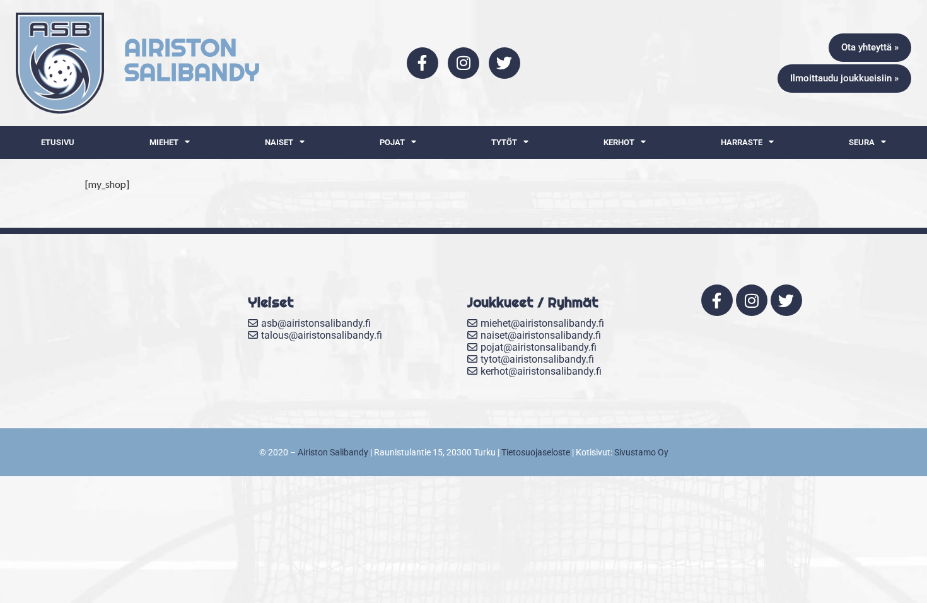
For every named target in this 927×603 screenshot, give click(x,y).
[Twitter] (504, 63)
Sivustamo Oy (641, 452)
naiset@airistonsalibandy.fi (541, 335)
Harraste (741, 142)
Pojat (392, 142)
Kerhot (618, 142)
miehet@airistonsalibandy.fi (542, 323)
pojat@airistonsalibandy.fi (539, 347)
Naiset (279, 142)
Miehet (163, 142)
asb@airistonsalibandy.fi (316, 323)
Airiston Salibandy (333, 452)
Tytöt (504, 142)
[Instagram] (463, 63)
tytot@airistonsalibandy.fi (537, 359)
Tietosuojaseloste (535, 452)
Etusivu (57, 142)
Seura (862, 142)
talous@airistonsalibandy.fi (321, 335)
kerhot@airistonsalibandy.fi (541, 371)
